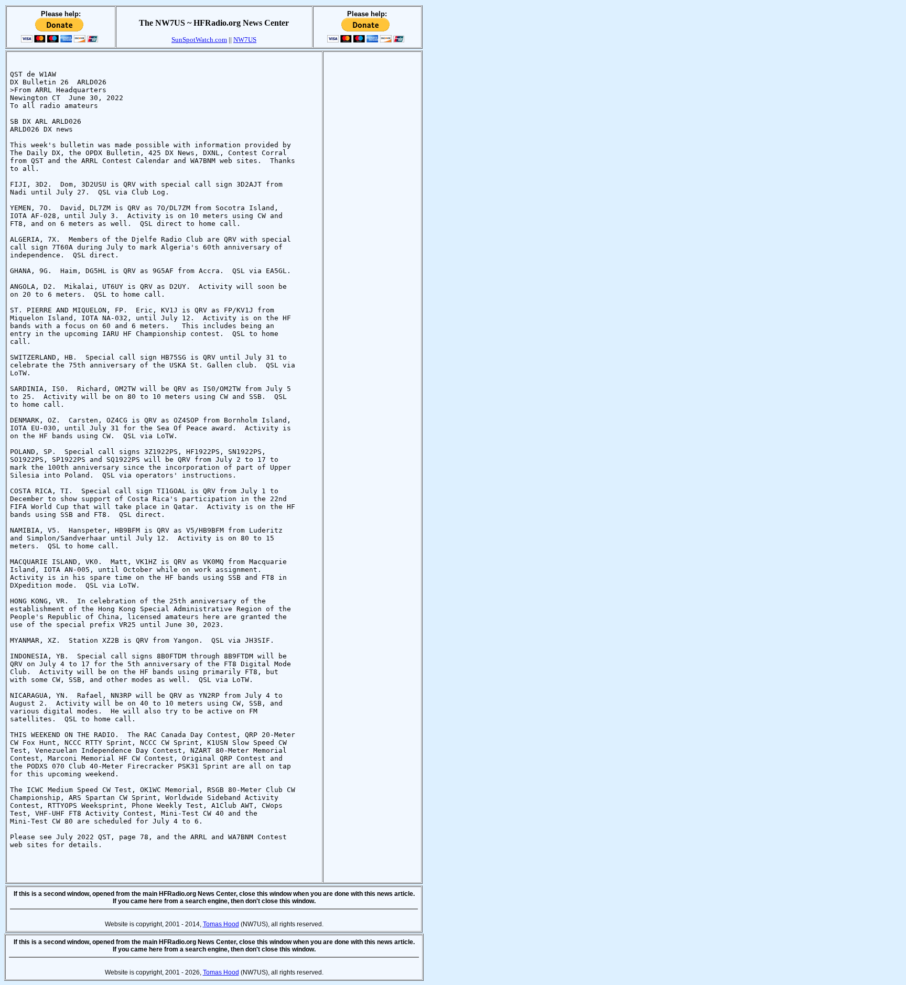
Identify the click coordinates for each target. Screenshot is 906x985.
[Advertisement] (372, 212)
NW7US (244, 40)
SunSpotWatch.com (199, 40)
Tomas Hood (221, 924)
